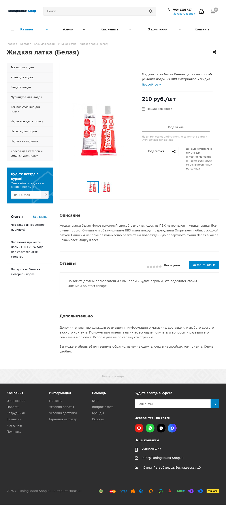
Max (172, 428)
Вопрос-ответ (102, 407)
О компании (16, 401)
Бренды (98, 413)
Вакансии (14, 419)
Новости (13, 407)
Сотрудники (16, 413)
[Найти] (150, 11)
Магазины (14, 425)
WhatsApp (150, 428)
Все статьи (41, 217)
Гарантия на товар (63, 419)
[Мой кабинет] (201, 11)
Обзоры (98, 419)
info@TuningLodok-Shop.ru (163, 458)
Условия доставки (63, 413)
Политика (14, 432)
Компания (15, 393)
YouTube (139, 428)
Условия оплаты (61, 407)
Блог (95, 401)
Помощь (55, 401)
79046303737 (182, 10)
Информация (60, 393)
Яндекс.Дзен (161, 428)
